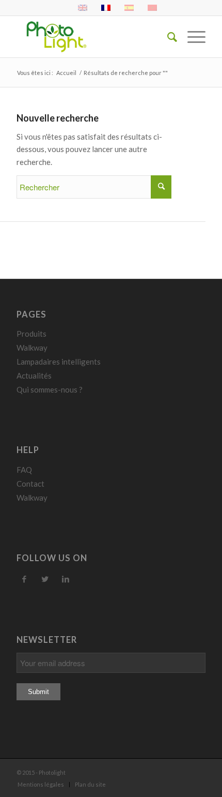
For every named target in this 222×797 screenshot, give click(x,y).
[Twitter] (45, 579)
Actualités (34, 375)
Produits (31, 333)
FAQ (24, 469)
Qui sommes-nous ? (50, 389)
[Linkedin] (65, 579)
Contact (30, 483)
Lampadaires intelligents (59, 361)
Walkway (32, 347)
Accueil (66, 72)
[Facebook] (24, 579)
